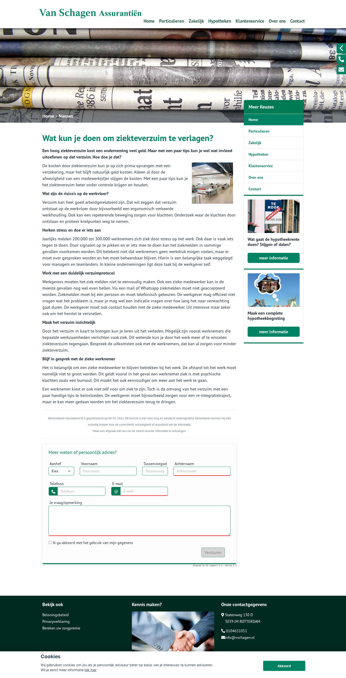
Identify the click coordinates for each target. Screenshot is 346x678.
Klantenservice (250, 21)
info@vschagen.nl (240, 637)
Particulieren (171, 21)
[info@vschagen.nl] (341, 69)
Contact (297, 21)
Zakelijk (196, 21)
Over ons (277, 21)
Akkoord (284, 666)
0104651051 (236, 630)
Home (149, 21)
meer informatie (273, 258)
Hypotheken (219, 21)
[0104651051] (341, 59)
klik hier (90, 670)
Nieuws (66, 116)
